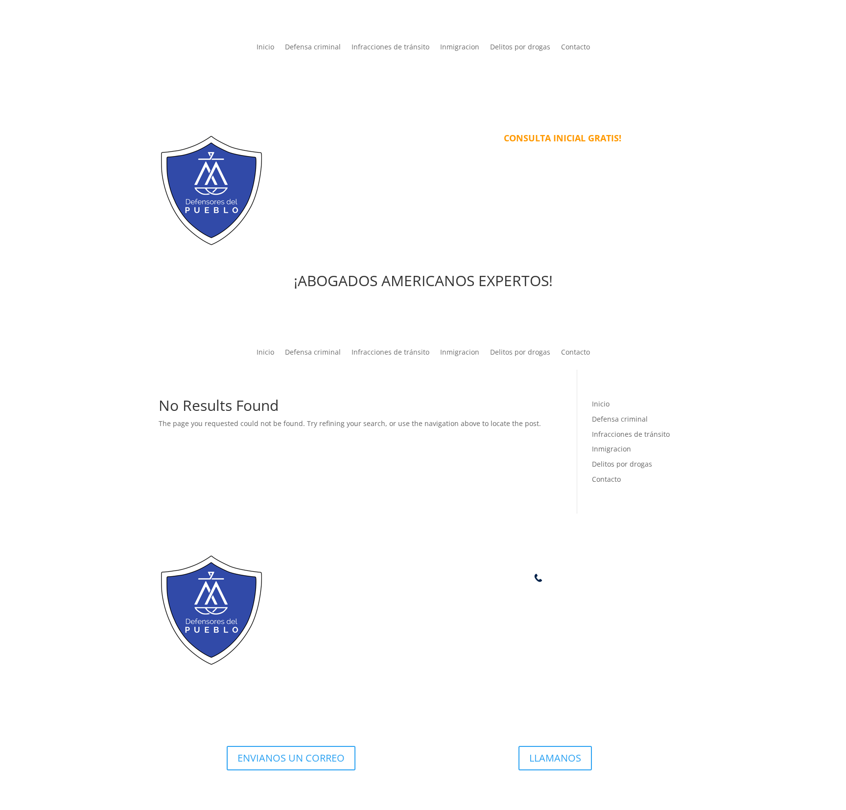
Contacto (575, 47)
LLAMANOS (555, 758)
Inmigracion (459, 47)
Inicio (265, 47)
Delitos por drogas (520, 47)
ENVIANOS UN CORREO (291, 758)
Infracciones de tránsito (390, 47)
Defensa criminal (313, 47)
